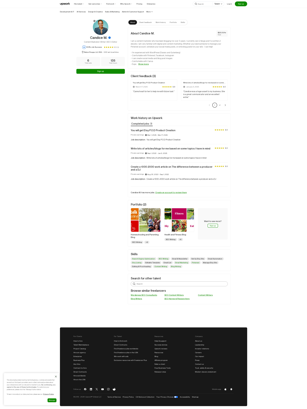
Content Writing (161, 266)
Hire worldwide (79, 376)
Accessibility (185, 397)
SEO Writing (163, 259)
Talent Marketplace (81, 345)
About (132, 22)
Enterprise (77, 356)
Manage (52, 400)
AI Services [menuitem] (81, 12)
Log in (229, 4)
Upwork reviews (161, 349)
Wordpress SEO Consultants (144, 295)
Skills (183, 22)
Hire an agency (79, 352)
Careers (198, 352)
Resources (159, 352)
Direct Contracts (80, 372)
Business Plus (79, 360)
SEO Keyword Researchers (177, 299)
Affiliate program (161, 360)
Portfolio (173, 22)
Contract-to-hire (80, 368)
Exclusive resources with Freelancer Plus (130, 360)
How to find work (120, 341)
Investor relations (202, 349)
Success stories (161, 345)
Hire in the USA (79, 380)
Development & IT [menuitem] (67, 12)
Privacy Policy (128, 397)
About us (198, 341)
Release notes (160, 372)
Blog (156, 356)
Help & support (160, 341)
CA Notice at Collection (145, 397)
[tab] (142, 123)
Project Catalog (79, 349)
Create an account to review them (171, 192)
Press (197, 360)
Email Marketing (181, 263)
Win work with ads (121, 356)
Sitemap (195, 397)
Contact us (199, 364)
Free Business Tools (163, 368)
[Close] (56, 376)
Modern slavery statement (205, 372)
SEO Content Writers (174, 295)
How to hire (78, 341)
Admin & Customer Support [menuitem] (133, 12)
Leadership (199, 345)
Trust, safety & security (204, 368)
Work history (161, 22)
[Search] (195, 4)
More (148, 12)
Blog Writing (176, 266)
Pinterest (195, 263)
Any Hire (76, 364)
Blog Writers (136, 299)
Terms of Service (114, 397)
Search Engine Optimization (143, 259)
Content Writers (205, 295)
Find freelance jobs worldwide (126, 349)
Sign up (241, 4)
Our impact (199, 356)
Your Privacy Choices (167, 397)
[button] (109, 37)
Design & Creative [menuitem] (95, 12)
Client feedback (145, 22)
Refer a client (160, 364)
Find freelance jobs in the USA (126, 352)
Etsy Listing (136, 263)
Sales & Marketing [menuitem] (112, 12)
